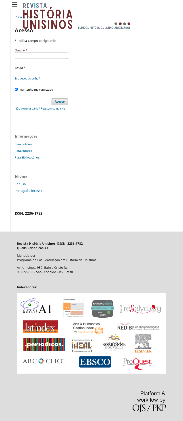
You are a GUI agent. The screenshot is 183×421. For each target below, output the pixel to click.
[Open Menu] (14, 4)
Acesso (60, 101)
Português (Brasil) (28, 191)
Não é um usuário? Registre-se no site (40, 108)
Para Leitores (23, 144)
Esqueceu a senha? (27, 78)
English (20, 184)
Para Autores (23, 151)
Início (18, 17)
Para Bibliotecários (27, 157)
